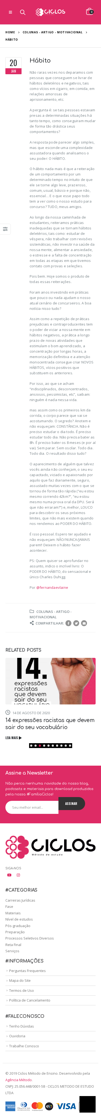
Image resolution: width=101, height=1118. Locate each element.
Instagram (18, 875)
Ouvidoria (17, 1036)
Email (84, 623)
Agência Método (18, 1079)
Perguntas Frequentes (27, 970)
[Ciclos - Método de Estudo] (50, 12)
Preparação (15, 931)
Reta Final (13, 944)
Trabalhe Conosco (24, 1046)
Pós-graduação (17, 925)
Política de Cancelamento (29, 1000)
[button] (31, 745)
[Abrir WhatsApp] (87, 1104)
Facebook (68, 623)
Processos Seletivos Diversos (29, 938)
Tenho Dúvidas (21, 1026)
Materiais (13, 913)
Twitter (76, 623)
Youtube (9, 875)
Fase (9, 906)
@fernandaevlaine (52, 587)
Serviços (12, 950)
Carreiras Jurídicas (20, 900)
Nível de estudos (19, 919)
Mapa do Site (20, 980)
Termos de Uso (21, 990)
